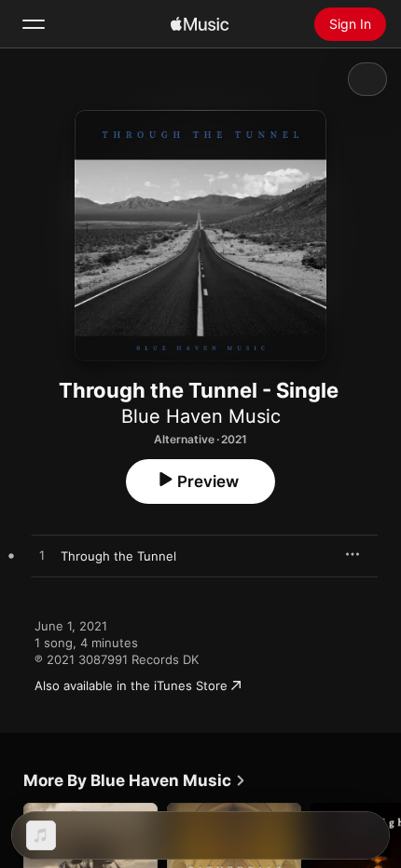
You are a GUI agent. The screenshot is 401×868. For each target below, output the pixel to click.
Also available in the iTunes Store (131, 685)
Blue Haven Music (201, 416)
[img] (199, 24)
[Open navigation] (33, 24)
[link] (134, 780)
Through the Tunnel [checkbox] (118, 556)
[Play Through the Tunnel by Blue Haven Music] (42, 556)
